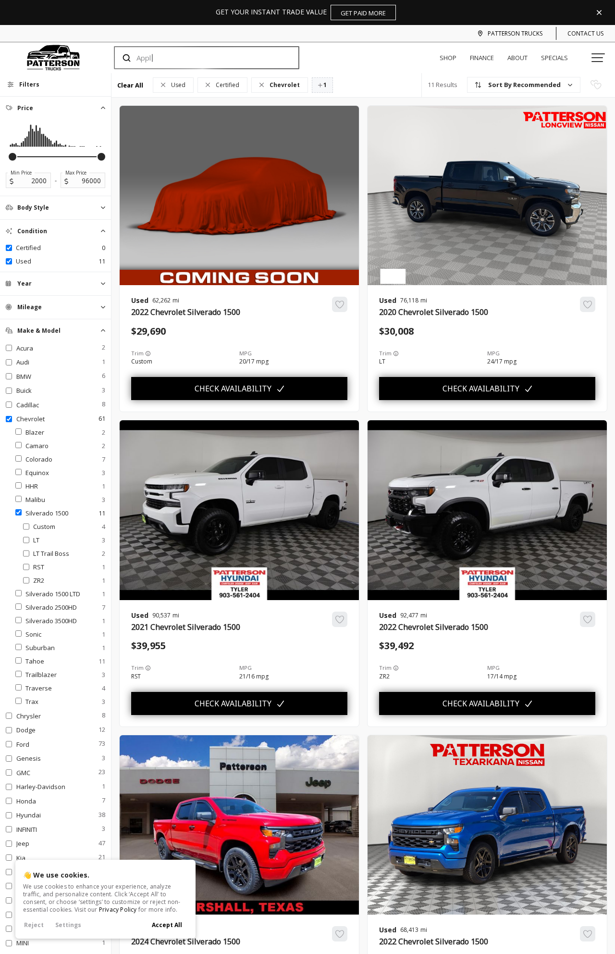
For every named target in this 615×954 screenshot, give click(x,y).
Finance (482, 57)
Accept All (167, 925)
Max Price (75, 172)
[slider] (12, 157)
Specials (554, 57)
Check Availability (233, 388)
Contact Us (585, 33)
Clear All (130, 85)
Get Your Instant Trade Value (301, 12)
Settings (68, 925)
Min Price (21, 172)
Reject (34, 925)
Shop (448, 57)
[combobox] (197, 57)
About (517, 57)
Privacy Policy (118, 909)
